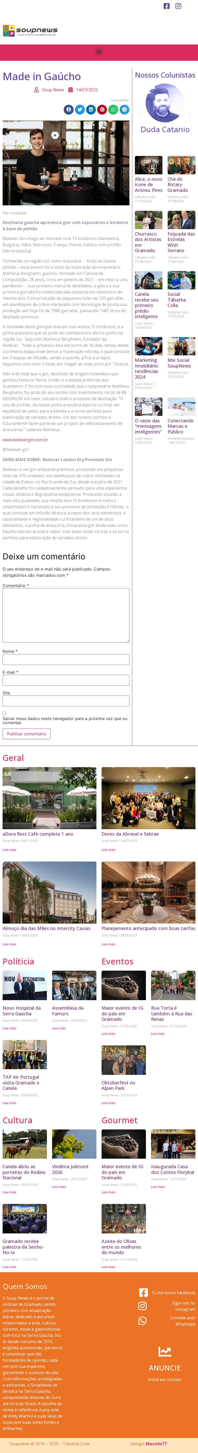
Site (6, 693)
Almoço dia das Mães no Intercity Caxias (46, 928)
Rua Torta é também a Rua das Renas (171, 1013)
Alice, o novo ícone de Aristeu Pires (148, 184)
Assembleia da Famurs (68, 1011)
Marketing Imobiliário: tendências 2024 (147, 368)
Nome (10, 651)
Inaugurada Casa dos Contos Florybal (172, 1169)
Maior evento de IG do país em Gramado (122, 1013)
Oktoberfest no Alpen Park (118, 1085)
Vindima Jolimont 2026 (70, 1169)
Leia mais (9, 850)
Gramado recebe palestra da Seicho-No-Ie (23, 1246)
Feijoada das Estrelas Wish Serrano (181, 242)
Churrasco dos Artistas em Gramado (148, 242)
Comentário (16, 585)
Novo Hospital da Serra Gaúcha (22, 1011)
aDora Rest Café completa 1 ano (38, 834)
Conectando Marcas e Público (181, 426)
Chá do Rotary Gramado (178, 184)
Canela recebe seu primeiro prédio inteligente (147, 305)
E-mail (10, 672)
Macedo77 (156, 1444)
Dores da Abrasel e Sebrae (130, 834)
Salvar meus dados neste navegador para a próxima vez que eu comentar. (65, 720)
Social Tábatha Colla (177, 299)
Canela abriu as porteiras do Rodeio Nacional (24, 1172)
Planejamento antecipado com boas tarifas (148, 928)
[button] (99, 51)
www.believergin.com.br (25, 440)
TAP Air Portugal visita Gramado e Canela (21, 1082)
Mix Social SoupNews (179, 363)
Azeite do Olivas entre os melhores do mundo (121, 1246)
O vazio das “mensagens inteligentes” (148, 426)
